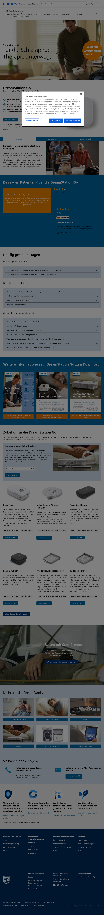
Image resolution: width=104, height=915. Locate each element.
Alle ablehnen (56, 121)
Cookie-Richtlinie (34, 115)
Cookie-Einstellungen (32, 121)
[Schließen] (81, 94)
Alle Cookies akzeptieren (72, 121)
